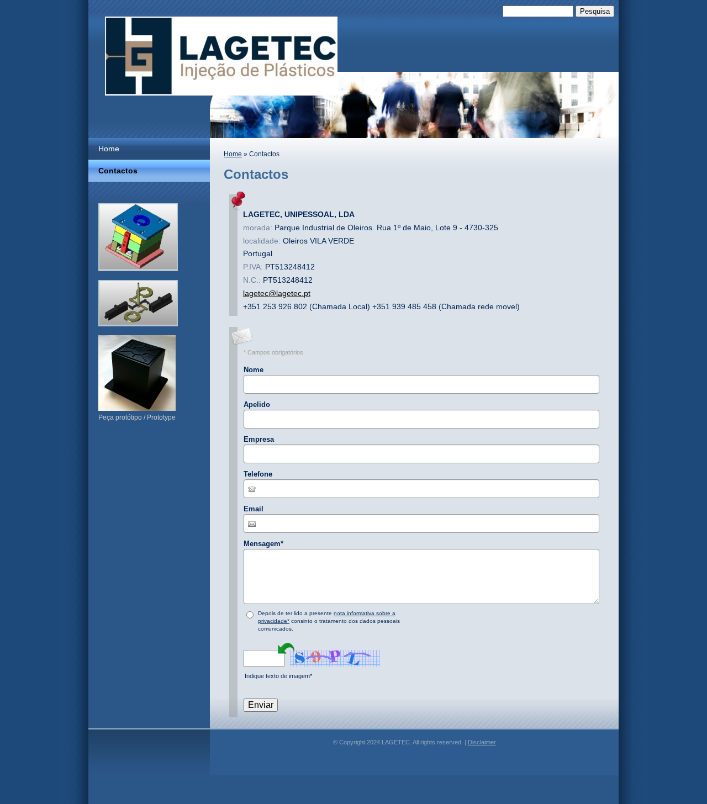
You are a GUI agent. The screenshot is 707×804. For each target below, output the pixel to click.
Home (233, 154)
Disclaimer (482, 742)
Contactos (118, 170)
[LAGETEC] (221, 56)
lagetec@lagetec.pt (276, 293)
